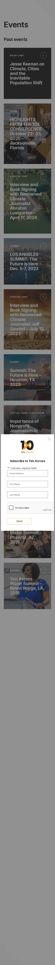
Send (19, 521)
